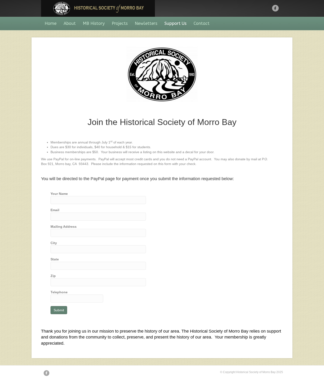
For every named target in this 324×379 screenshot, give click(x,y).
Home (50, 23)
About (70, 23)
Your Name (59, 194)
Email (55, 210)
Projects (120, 23)
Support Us (175, 23)
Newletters (146, 23)
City (54, 243)
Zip (53, 276)
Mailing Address (64, 226)
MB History (94, 23)
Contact (201, 23)
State (55, 259)
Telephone (59, 292)
